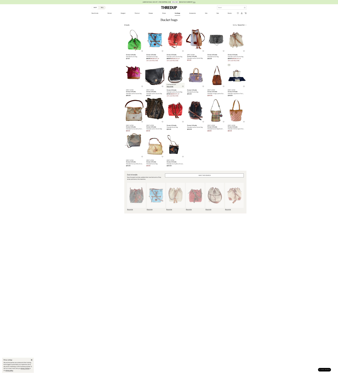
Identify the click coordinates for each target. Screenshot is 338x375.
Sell (102, 7)
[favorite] (142, 51)
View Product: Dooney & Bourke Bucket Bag (134, 45)
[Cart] (245, 13)
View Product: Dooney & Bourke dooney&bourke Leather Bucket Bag (175, 150)
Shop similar (170, 86)
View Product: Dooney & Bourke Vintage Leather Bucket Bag (216, 80)
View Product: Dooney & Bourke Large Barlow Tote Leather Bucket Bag (236, 80)
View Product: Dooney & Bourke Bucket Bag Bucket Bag (216, 115)
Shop (95, 7)
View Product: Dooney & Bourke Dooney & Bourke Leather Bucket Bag (134, 150)
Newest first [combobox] (241, 25)
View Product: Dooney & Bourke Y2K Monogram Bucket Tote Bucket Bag (236, 115)
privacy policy (9, 370)
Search (220, 7)
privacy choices (25, 368)
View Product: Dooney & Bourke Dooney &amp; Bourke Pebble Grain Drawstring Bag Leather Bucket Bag (134, 115)
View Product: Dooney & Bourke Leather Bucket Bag (175, 45)
